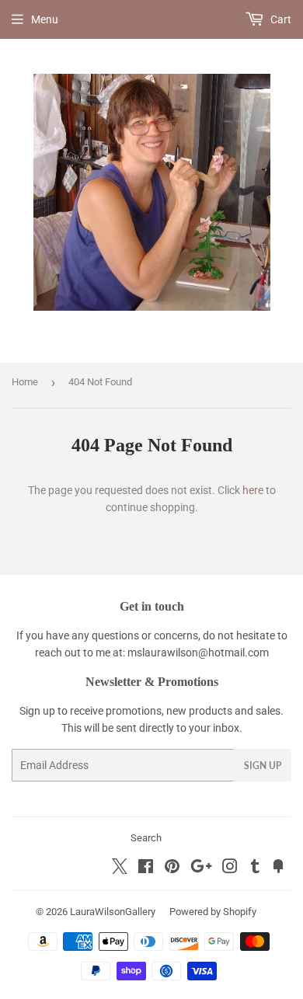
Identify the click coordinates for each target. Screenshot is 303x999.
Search (146, 838)
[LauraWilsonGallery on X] (119, 870)
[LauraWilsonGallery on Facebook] (146, 868)
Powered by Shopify (212, 911)
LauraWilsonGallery (112, 911)
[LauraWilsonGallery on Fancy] (278, 868)
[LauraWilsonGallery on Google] (201, 868)
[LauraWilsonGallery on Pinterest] (172, 868)
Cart (279, 19)
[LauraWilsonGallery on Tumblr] (255, 868)
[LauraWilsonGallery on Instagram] (230, 868)
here (252, 490)
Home (25, 382)
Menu (44, 19)
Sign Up (262, 765)
